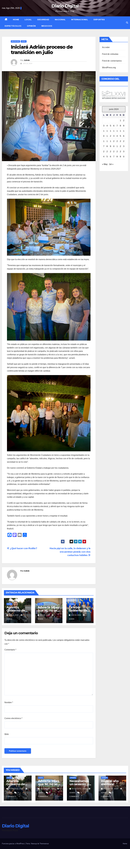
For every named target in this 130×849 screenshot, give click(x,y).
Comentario (10, 650)
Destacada (15, 41)
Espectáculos (13, 26)
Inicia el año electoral (110, 782)
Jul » (111, 164)
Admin (27, 60)
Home (16, 19)
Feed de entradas (110, 54)
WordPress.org (109, 67)
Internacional (79, 19)
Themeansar (44, 844)
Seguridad (43, 19)
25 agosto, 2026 (16, 789)
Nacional (60, 19)
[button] (127, 23)
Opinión (31, 26)
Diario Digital (64, 6)
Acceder (106, 47)
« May (105, 164)
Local (28, 19)
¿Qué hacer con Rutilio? (23, 548)
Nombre (8, 702)
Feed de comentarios (112, 61)
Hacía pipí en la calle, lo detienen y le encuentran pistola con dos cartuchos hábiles (70, 552)
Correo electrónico (13, 718)
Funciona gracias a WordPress (13, 844)
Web (6, 734)
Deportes (99, 19)
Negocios (46, 26)
